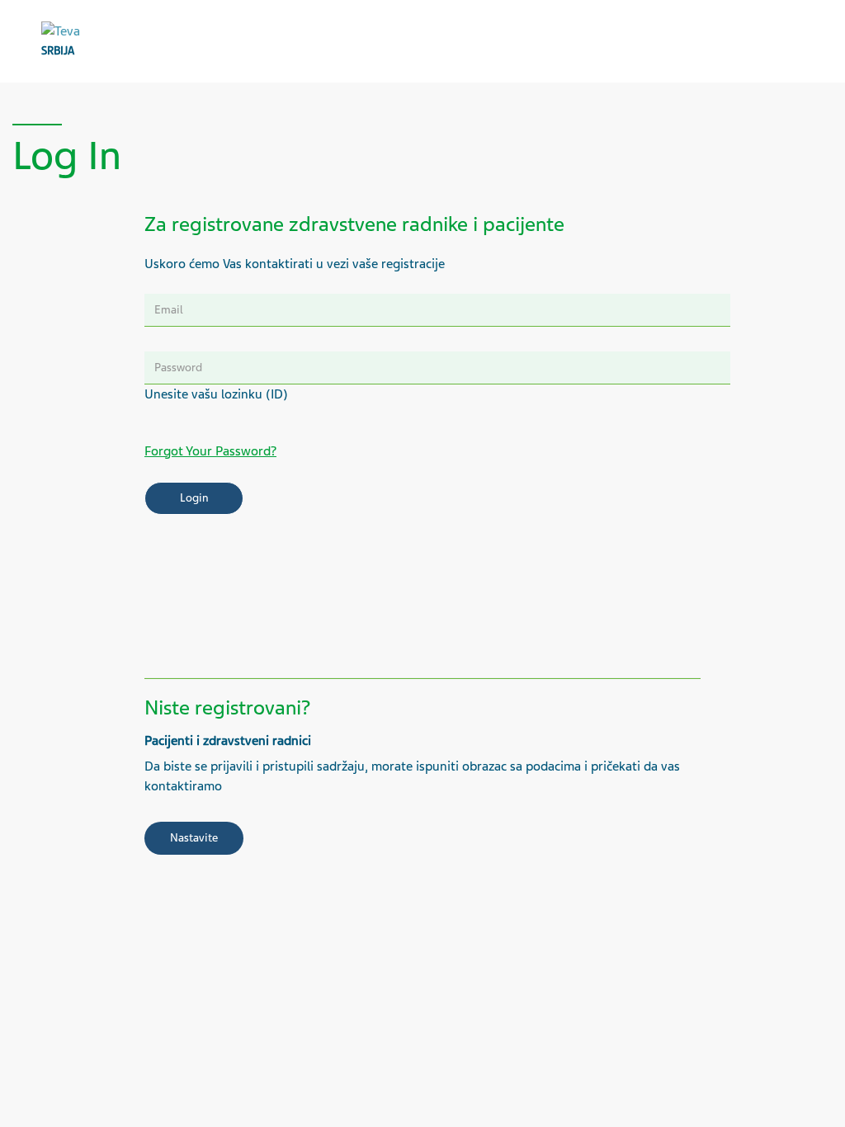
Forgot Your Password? (210, 451)
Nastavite (194, 838)
